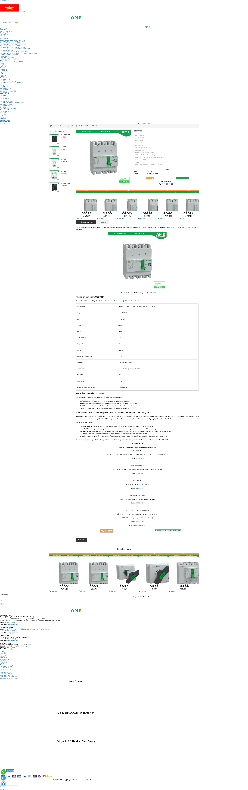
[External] (8, 773)
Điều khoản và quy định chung (8, 678)
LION (1, 100)
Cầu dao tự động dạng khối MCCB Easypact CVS (14, 51)
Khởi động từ (3, 56)
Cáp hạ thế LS (4, 86)
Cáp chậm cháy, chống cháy (8, 81)
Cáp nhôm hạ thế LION (6, 104)
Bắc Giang (3, 655)
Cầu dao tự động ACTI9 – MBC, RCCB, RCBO (13, 47)
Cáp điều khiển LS (5, 89)
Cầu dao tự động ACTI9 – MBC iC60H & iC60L (13, 44)
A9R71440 (64, 171)
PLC (1, 37)
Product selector (4, 116)
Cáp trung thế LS (4, 85)
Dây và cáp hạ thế (5, 79)
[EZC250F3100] (54, 139)
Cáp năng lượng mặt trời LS (8, 91)
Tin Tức (2, 118)
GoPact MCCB (4, 66)
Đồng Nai (2, 656)
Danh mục (4, 28)
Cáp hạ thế (3, 95)
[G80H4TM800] (168, 204)
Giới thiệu (3, 114)
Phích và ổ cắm (4, 60)
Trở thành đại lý (4, 657)
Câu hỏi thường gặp (5, 669)
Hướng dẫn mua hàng (6, 666)
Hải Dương (3, 653)
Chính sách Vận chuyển (6, 675)
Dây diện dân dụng (5, 98)
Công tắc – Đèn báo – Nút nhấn (9, 54)
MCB (1, 73)
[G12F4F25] (94, 572)
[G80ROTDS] (154, 572)
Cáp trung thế (4, 97)
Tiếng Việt (22, 11)
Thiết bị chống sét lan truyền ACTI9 (10, 43)
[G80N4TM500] (107, 204)
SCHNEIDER (3, 30)
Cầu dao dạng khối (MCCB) (7, 50)
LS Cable (2, 84)
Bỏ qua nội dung (4, 0)
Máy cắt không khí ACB (6, 31)
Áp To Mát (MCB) (5, 38)
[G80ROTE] (124, 572)
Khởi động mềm (4, 33)
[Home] (76, 18)
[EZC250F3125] (54, 187)
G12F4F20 (93, 126)
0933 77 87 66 (167, 184)
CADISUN (3, 107)
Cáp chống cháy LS (5, 88)
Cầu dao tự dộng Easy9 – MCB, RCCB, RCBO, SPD (15, 49)
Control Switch (4, 70)
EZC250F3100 (65, 135)
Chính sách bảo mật (5, 672)
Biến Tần (2, 35)
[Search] (16, 22)
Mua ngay (150, 178)
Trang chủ (54, 126)
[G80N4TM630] (86, 204)
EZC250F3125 (65, 183)
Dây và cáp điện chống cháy (8, 108)
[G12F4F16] (64, 572)
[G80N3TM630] (127, 204)
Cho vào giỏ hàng (182, 178)
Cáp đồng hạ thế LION (6, 101)
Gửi (2, 604)
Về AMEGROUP (4, 659)
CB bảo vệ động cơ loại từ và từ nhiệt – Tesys (13, 40)
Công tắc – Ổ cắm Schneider (8, 65)
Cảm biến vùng (4, 69)
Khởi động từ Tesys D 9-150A (8, 59)
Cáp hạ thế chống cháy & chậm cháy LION (12, 102)
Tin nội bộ (3, 123)
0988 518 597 (168, 530)
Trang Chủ (3, 113)
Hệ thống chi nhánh (5, 652)
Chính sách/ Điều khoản (6, 671)
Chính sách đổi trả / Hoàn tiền (8, 676)
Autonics (2, 68)
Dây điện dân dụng (5, 78)
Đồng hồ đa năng (4, 34)
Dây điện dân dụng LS (6, 92)
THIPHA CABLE (4, 94)
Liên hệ (2, 120)
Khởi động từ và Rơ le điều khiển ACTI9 (11, 62)
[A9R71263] (54, 163)
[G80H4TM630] (188, 204)
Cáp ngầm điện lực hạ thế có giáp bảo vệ (11, 82)
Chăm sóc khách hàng (6, 665)
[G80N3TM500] (147, 204)
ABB (1, 72)
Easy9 (2, 63)
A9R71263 (64, 159)
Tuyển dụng (3, 121)
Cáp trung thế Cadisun (6, 110)
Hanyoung (3, 75)
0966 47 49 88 (11, 631)
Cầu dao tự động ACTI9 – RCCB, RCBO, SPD (13, 41)
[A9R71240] (54, 151)
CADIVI (2, 76)
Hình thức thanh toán (6, 668)
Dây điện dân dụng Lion (6, 105)
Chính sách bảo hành (6, 673)
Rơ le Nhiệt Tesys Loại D (7, 57)
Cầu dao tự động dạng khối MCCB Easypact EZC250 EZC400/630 (18, 53)
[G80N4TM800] (184, 572)
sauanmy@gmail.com (12, 624)
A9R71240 (64, 147)
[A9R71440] (54, 175)
